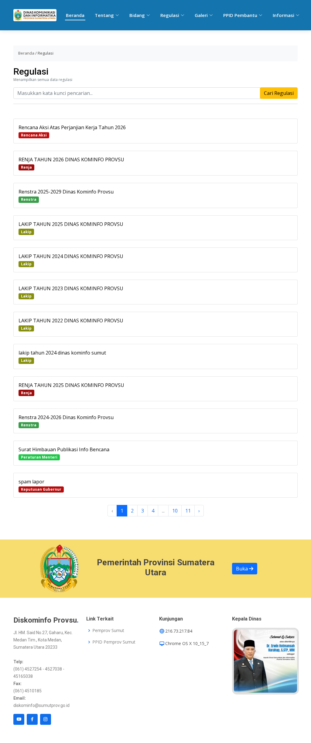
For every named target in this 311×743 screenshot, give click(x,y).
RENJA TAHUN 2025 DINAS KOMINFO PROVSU (71, 385)
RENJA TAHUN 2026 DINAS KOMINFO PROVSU (71, 159)
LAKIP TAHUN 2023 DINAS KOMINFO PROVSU (71, 288)
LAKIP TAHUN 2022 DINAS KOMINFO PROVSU (71, 320)
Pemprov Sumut (108, 630)
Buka (242, 568)
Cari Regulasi (279, 93)
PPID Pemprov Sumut (113, 642)
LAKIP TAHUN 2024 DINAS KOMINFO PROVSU (71, 256)
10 (175, 510)
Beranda (75, 15)
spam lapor (31, 481)
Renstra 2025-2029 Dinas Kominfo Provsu (66, 191)
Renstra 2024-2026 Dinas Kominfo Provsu (66, 417)
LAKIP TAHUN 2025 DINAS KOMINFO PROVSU (71, 224)
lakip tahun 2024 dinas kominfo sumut (62, 352)
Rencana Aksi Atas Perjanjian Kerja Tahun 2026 (72, 127)
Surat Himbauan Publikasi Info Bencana (64, 449)
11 (188, 510)
